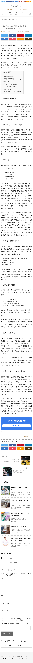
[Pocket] (12, 39)
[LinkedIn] (28, 35)
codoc (30, 431)
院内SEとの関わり (8, 89)
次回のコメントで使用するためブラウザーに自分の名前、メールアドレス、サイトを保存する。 (17, 619)
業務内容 (6, 81)
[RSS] (20, 39)
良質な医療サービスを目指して (12, 91)
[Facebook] (12, 35)
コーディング (13, 31)
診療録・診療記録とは (10, 84)
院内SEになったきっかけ (19, 526)
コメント (3, 578)
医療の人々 (14, 19)
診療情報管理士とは (9, 76)
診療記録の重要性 (10, 86)
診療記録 (27, 31)
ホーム (5, 19)
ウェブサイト (4, 610)
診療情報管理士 (20, 31)
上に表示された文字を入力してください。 (19, 623)
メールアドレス (5, 603)
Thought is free (26, 658)
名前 (2, 595)
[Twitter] (4, 35)
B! (16, 1)
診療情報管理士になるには (12, 79)
